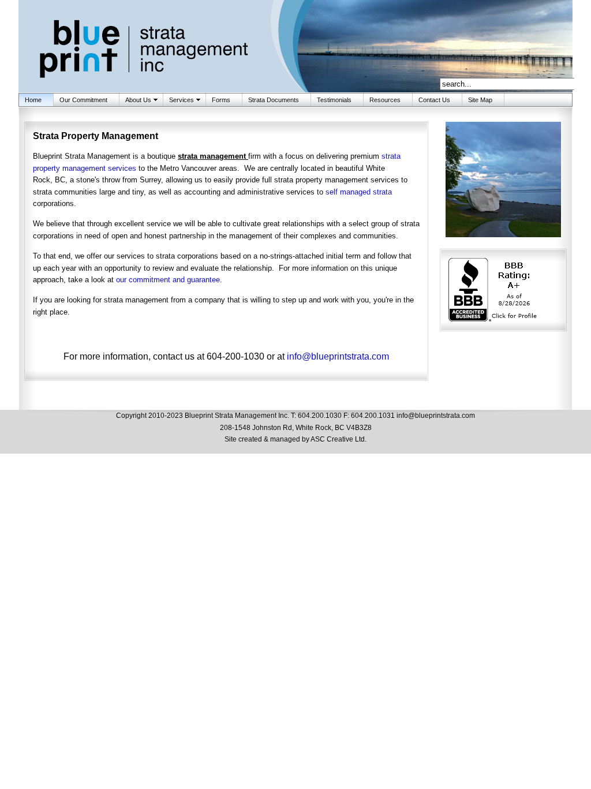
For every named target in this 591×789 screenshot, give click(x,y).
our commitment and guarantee (168, 279)
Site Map (480, 99)
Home (33, 99)
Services (181, 99)
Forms (221, 99)
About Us (138, 99)
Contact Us (434, 99)
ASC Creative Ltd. (338, 439)
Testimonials (334, 99)
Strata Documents (273, 99)
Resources (385, 99)
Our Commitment (83, 99)
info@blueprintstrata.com (338, 356)
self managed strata (359, 192)
